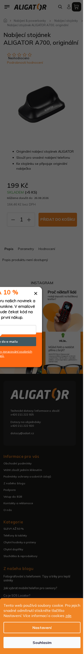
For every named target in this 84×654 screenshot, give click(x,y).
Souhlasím (42, 642)
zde (68, 615)
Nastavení (42, 627)
